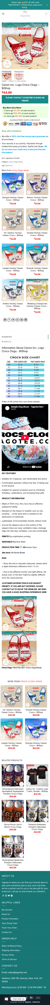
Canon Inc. (9, 165)
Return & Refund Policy (12, 946)
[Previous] (5, 46)
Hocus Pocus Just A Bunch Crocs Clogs (13, 825)
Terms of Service (9, 959)
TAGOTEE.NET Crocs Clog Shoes (27, 667)
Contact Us (7, 932)
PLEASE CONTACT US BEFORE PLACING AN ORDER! (25, 99)
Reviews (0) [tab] (6, 342)
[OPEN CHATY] (6, 999)
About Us (6, 914)
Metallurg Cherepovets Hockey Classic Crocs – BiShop (37, 306)
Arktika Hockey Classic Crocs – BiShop (13, 304)
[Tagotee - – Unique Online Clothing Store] (25, 14)
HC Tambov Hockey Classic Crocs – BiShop (13, 234)
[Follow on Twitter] (9, 896)
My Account (7, 910)
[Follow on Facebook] (3, 896)
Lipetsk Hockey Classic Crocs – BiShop (13, 269)
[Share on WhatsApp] (5, 320)
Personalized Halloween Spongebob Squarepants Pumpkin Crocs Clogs (13, 791)
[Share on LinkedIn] (26, 320)
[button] (3, 14)
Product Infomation (10, 919)
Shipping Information (11, 950)
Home (4, 81)
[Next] (44, 46)
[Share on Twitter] (13, 320)
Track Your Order (9, 928)
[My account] (46, 14)
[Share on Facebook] (9, 320)
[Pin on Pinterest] (21, 320)
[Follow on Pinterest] (12, 896)
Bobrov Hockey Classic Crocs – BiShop (37, 198)
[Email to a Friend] (17, 320)
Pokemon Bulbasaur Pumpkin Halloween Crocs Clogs (37, 827)
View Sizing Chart (9, 923)
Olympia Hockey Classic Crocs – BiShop (12, 198)
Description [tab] (7, 337)
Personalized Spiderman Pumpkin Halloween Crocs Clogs (12, 862)
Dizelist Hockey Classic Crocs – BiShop (37, 234)
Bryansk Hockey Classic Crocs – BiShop (37, 269)
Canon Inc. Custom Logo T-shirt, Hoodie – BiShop (37, 790)
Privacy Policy (8, 955)
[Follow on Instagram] (6, 896)
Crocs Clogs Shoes (17, 81)
